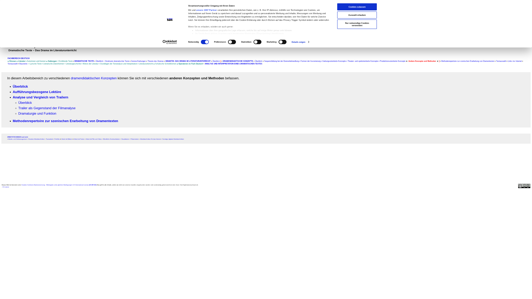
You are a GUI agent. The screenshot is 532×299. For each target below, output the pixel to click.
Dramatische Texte (84, 61)
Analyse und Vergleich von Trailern (40, 97)
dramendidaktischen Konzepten (94, 78)
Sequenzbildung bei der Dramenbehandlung (281, 61)
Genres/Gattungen (138, 61)
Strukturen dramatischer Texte (117, 61)
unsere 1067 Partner (206, 10)
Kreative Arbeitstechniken (36, 139)
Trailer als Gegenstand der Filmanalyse (47, 108)
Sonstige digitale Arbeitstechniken (173, 139)
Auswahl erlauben (357, 15)
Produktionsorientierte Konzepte (393, 61)
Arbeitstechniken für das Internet (150, 139)
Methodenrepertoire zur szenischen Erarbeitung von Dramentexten (467, 61)
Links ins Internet (515, 61)
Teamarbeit (49, 139)
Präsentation (135, 139)
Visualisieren (125, 139)
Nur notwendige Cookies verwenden (357, 24)
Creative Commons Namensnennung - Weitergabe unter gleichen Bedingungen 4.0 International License (58, 185)
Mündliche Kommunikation (111, 139)
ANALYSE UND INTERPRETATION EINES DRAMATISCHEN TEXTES (233, 64)
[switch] (232, 42)
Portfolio (57, 139)
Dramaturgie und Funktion (37, 113)
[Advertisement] (85, 163)
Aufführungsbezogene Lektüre (37, 92)
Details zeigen (298, 42)
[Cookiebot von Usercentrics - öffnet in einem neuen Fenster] (170, 42)
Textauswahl (13, 64)
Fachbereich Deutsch (19, 58)
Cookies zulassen (357, 7)
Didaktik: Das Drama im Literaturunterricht (188, 61)
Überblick (99, 61)
